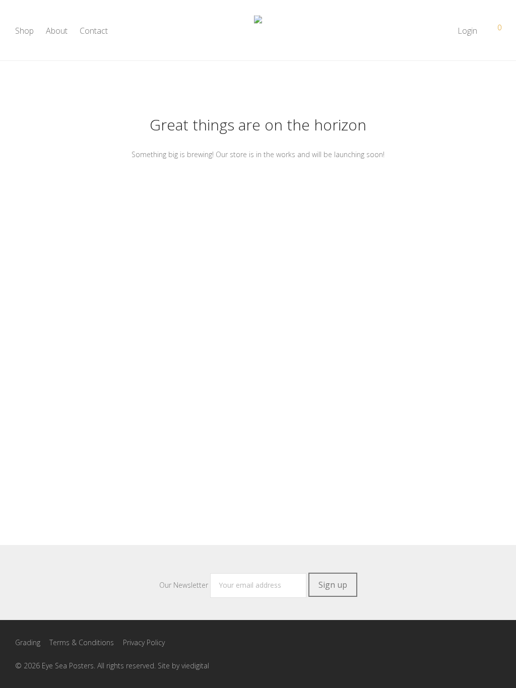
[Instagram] (451, 642)
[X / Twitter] (467, 642)
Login (467, 30)
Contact (94, 30)
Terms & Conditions (81, 642)
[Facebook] (434, 642)
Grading (27, 642)
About (57, 30)
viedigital (195, 665)
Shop (24, 30)
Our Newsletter (184, 585)
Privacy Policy (144, 642)
